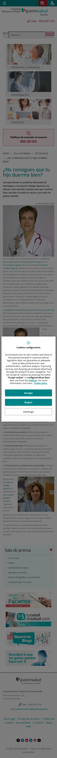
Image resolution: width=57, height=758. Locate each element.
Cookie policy (40, 383)
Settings (28, 411)
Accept (28, 392)
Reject (28, 402)
